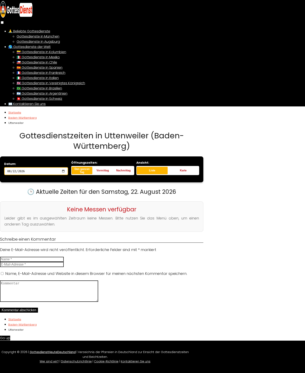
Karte (183, 170)
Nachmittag (123, 170)
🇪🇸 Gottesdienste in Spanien (39, 67)
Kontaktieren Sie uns (135, 361)
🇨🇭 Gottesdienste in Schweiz (39, 98)
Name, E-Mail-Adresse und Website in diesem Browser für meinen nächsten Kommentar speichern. (96, 273)
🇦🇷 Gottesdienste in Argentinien (42, 93)
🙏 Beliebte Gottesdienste (29, 31)
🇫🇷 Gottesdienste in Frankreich (41, 72)
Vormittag (102, 170)
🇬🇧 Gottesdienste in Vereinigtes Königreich (51, 83)
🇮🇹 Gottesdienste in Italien (38, 78)
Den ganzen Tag (82, 170)
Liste (152, 170)
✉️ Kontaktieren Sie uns (27, 103)
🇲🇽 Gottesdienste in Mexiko (38, 57)
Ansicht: (142, 163)
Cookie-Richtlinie (106, 361)
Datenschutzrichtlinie (76, 361)
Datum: (10, 164)
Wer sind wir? (49, 361)
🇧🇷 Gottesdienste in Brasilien (39, 88)
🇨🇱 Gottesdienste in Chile (37, 62)
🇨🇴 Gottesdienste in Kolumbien (41, 52)
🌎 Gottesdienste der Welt (29, 46)
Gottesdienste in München (38, 36)
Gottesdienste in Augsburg (38, 41)
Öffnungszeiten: (84, 163)
